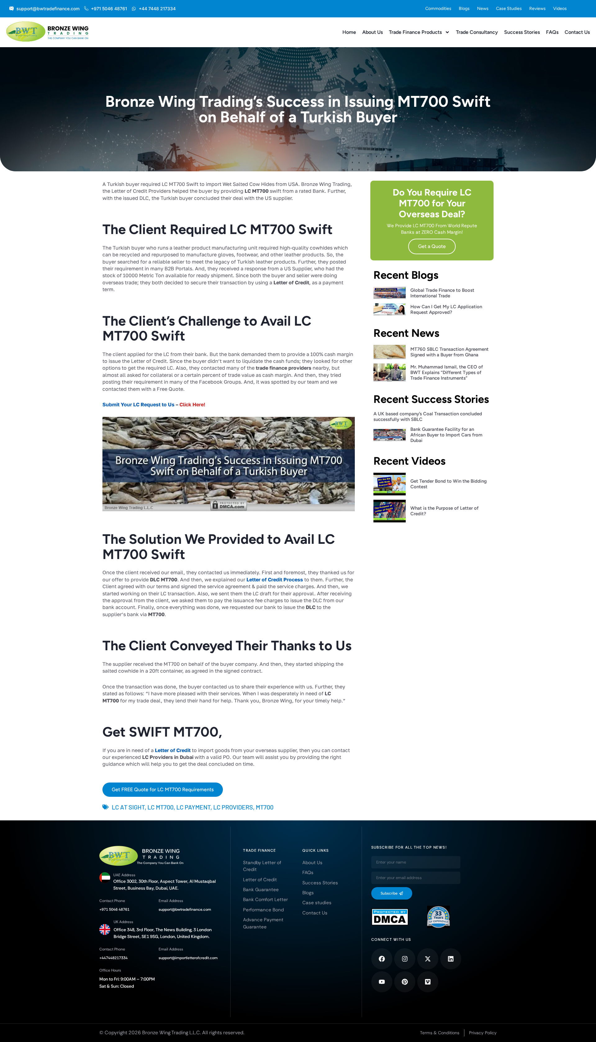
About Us (372, 32)
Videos (560, 8)
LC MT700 (160, 807)
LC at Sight (128, 807)
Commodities (438, 8)
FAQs (552, 32)
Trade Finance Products (415, 32)
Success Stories (522, 32)
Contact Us (577, 32)
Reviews (537, 8)
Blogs (464, 8)
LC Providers (233, 807)
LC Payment (193, 807)
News (483, 8)
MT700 (264, 807)
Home (349, 32)
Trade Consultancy (477, 32)
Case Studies (509, 8)
